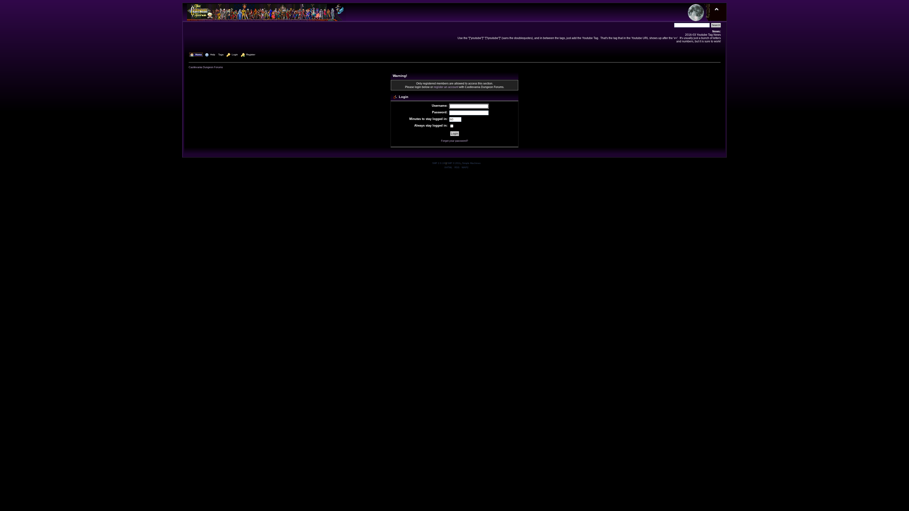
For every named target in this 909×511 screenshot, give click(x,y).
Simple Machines (471, 163)
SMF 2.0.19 (438, 163)
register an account (446, 86)
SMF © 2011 (454, 163)
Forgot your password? (454, 140)
